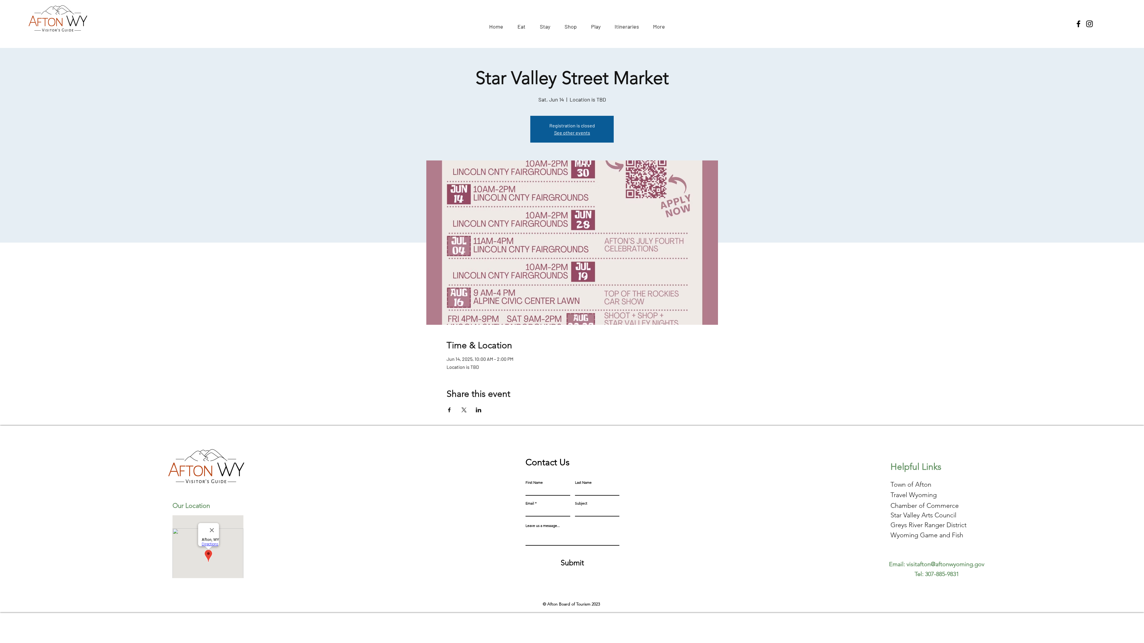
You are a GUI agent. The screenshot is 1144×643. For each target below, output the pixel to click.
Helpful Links (915, 466)
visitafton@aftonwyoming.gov (945, 564)
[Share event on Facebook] (449, 410)
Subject (581, 503)
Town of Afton (910, 484)
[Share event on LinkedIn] (478, 410)
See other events (572, 132)
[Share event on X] (464, 410)
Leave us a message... (543, 525)
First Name (534, 482)
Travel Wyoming (913, 495)
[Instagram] (1089, 23)
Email (530, 503)
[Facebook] (1078, 23)
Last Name (583, 482)
